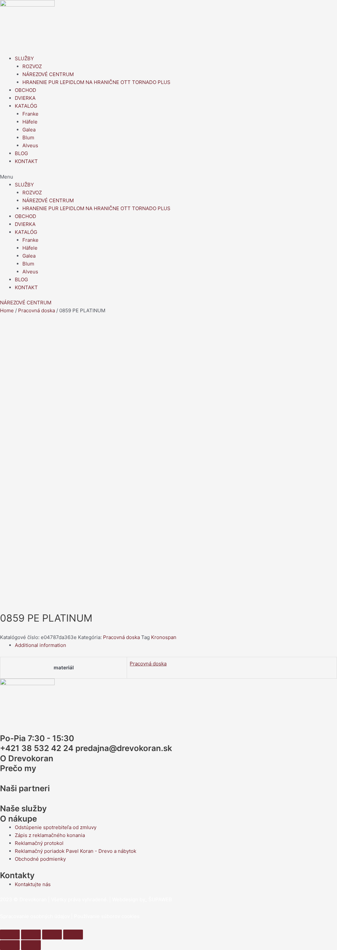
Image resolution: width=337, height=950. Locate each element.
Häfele (30, 122)
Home (7, 310)
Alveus (30, 145)
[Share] (31, 934)
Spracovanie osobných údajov (35, 916)
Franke (30, 114)
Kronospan (163, 637)
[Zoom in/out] (73, 934)
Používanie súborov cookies (107, 916)
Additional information (40, 645)
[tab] (176, 645)
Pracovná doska (36, 310)
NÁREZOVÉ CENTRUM (48, 74)
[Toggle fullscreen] (52, 934)
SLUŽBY (24, 58)
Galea (29, 129)
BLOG (21, 153)
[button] (168, 177)
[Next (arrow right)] (31, 945)
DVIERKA (25, 98)
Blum (28, 137)
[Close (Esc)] (10, 934)
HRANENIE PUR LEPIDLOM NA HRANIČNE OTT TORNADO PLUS (96, 82)
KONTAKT (26, 161)
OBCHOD (25, 90)
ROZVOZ (32, 66)
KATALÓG (26, 106)
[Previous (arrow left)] (10, 945)
